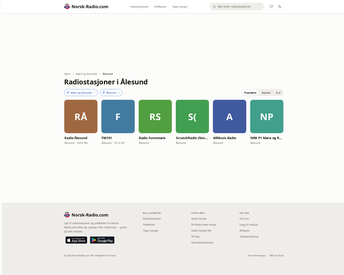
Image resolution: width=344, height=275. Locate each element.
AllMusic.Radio (224, 138)
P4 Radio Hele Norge (203, 224)
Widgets (244, 230)
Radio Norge (199, 218)
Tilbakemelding (249, 236)
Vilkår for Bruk (276, 255)
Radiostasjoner (140, 6)
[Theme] (280, 6)
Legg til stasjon (249, 224)
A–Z (278, 92)
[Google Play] (102, 240)
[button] (81, 116)
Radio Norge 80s (201, 230)
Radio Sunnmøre (152, 138)
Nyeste (266, 92)
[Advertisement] (173, 43)
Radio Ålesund (75, 138)
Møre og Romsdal (86, 74)
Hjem (67, 74)
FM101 (107, 138)
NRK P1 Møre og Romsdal (266, 138)
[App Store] (76, 240)
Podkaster (160, 6)
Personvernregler (257, 255)
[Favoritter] (271, 6)
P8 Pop (195, 236)
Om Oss (244, 218)
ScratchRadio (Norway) (192, 138)
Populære (250, 92)
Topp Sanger (180, 6)
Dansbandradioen (202, 242)
